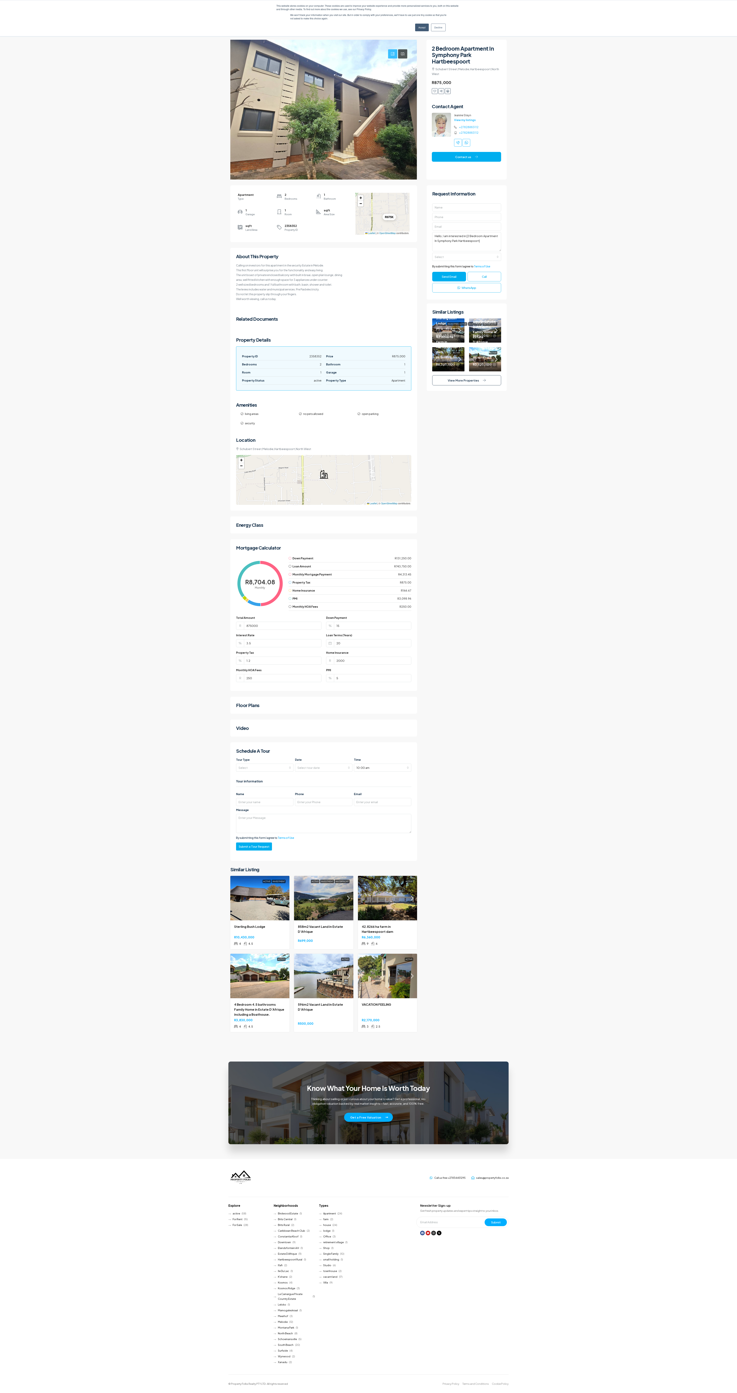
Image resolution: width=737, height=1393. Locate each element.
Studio (327, 1265)
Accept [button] (422, 27)
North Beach (285, 1333)
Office (327, 1236)
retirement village (333, 1242)
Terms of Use (286, 837)
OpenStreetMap (387, 233)
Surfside (283, 1350)
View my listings (465, 120)
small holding (331, 1259)
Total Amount (245, 617)
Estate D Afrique (287, 1253)
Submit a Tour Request (254, 846)
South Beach (285, 1344)
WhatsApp (468, 287)
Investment (279, 881)
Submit (496, 1222)
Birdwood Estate (288, 1213)
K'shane (283, 1276)
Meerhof (283, 1316)
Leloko (282, 1304)
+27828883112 (468, 127)
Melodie (283, 1321)
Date (298, 759)
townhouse (330, 1271)
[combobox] (264, 768)
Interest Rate (245, 635)
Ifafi (280, 1265)
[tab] (392, 54)
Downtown (284, 1242)
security (250, 423)
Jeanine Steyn (462, 115)
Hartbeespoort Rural (290, 1259)
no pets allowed (313, 413)
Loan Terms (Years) (339, 635)
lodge (326, 1230)
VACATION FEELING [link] (376, 1004)
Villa (325, 1282)
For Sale (237, 1224)
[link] (260, 898)
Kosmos (283, 1282)
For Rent (237, 1219)
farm (326, 1219)
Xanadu (282, 1362)
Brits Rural (284, 1224)
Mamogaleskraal (288, 1310)
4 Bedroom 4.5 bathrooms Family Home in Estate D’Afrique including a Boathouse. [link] (259, 1009)
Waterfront (342, 881)
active (266, 881)
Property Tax (245, 652)
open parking (370, 413)
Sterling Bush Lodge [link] (249, 927)
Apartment (329, 1213)
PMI (328, 670)
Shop (326, 1248)
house (327, 1224)
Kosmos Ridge (286, 1288)
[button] (361, 198)
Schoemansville (287, 1339)
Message (242, 810)
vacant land (330, 1276)
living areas (252, 413)
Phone (299, 794)
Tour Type (243, 759)
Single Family (331, 1253)
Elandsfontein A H (288, 1248)
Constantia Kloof (288, 1236)
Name (240, 794)
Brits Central (285, 1219)
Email (358, 794)
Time (357, 759)
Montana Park (286, 1327)
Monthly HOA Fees (249, 670)
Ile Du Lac (283, 1271)
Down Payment (336, 617)
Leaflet (371, 233)
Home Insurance (337, 652)
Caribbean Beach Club (291, 1230)
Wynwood (284, 1356)
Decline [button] (438, 27)
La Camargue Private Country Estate (290, 1296)
